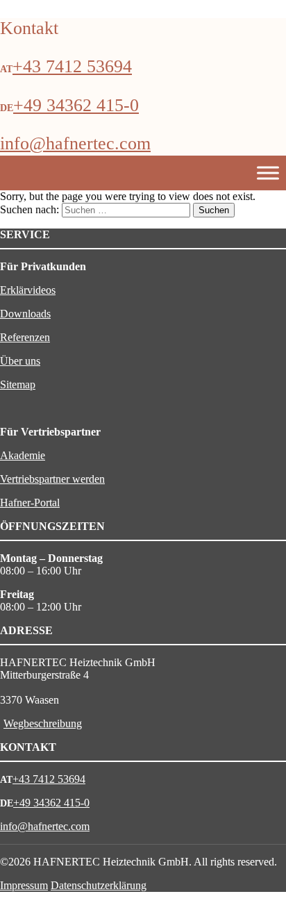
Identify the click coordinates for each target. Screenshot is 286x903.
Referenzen (25, 337)
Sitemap (17, 384)
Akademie (22, 455)
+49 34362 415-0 (76, 105)
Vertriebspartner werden (52, 479)
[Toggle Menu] (268, 173)
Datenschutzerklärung (98, 885)
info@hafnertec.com (75, 143)
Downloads (25, 314)
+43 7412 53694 (72, 66)
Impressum (24, 885)
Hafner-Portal (30, 502)
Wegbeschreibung (42, 723)
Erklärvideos (28, 290)
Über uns (20, 361)
